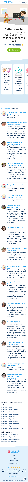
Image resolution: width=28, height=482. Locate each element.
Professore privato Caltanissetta (10, 434)
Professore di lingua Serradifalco (10, 426)
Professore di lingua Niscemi (9, 412)
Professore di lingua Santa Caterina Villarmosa (13, 428)
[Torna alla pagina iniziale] (7, 2)
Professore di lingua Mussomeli (9, 421)
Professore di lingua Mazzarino (9, 416)
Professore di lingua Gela (8, 407)
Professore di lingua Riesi (8, 419)
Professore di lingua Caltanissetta (10, 409)
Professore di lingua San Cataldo (10, 414)
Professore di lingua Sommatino (10, 423)
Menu (23, 2)
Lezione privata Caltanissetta (9, 441)
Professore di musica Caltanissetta (10, 439)
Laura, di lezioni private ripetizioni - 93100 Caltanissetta (14, 376)
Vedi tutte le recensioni (14, 476)
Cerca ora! (15, 50)
